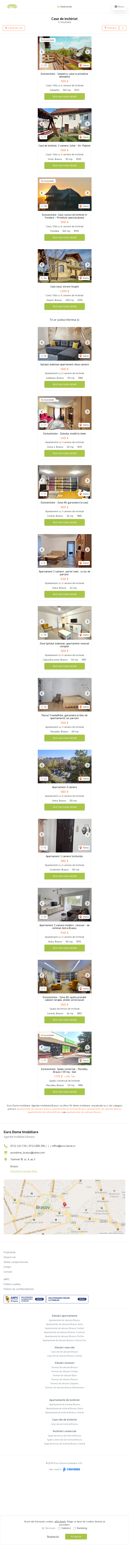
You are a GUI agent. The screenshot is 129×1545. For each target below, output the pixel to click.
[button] (122, 28)
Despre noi (9, 1257)
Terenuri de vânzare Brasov (64, 1367)
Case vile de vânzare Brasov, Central (64, 1356)
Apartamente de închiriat (64, 1400)
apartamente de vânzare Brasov (34, 1109)
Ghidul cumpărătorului (16, 1262)
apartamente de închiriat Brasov (69, 1109)
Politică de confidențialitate (19, 1289)
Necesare (50, 1528)
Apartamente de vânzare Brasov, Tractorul (64, 1332)
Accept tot (76, 1536)
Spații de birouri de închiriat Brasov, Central (64, 1443)
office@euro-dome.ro (63, 1146)
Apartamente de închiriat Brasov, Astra (64, 1408)
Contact (8, 1271)
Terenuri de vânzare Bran (65, 1375)
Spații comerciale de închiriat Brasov (64, 1439)
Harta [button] (85, 65)
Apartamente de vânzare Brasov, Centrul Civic (64, 1340)
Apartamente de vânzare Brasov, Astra (64, 1324)
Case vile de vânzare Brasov (64, 1352)
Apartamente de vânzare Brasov (64, 1320)
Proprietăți (9, 1252)
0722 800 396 (37, 1146)
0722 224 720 (18, 1146)
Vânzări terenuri (64, 1363)
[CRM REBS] (71, 1469)
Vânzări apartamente (64, 1315)
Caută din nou (15, 28)
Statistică (66, 1528)
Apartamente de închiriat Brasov (64, 1404)
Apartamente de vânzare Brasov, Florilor (64, 1336)
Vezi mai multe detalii (65, 96)
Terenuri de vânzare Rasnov (64, 1379)
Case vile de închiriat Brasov (64, 1424)
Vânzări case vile (65, 1347)
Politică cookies (12, 1284)
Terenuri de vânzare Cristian (64, 1371)
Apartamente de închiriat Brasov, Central (64, 1412)
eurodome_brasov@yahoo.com (27, 1152)
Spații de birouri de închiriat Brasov (64, 1435)
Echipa (7, 1267)
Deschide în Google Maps (23, 1171)
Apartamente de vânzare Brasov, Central (64, 1328)
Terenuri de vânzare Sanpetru (64, 1383)
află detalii (60, 1521)
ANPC (7, 1279)
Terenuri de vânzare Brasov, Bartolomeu (64, 1387)
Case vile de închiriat (64, 1419)
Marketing (82, 1528)
